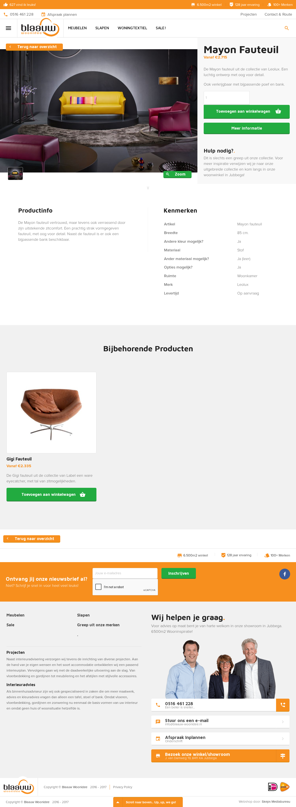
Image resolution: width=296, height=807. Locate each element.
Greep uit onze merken (98, 625)
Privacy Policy (122, 787)
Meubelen (77, 28)
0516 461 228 (21, 14)
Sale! (161, 28)
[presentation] (125, 587)
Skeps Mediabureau (276, 802)
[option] (98, 111)
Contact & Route (278, 14)
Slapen (102, 28)
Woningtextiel (132, 28)
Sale (10, 625)
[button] (51, 494)
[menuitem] (77, 28)
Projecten (249, 14)
